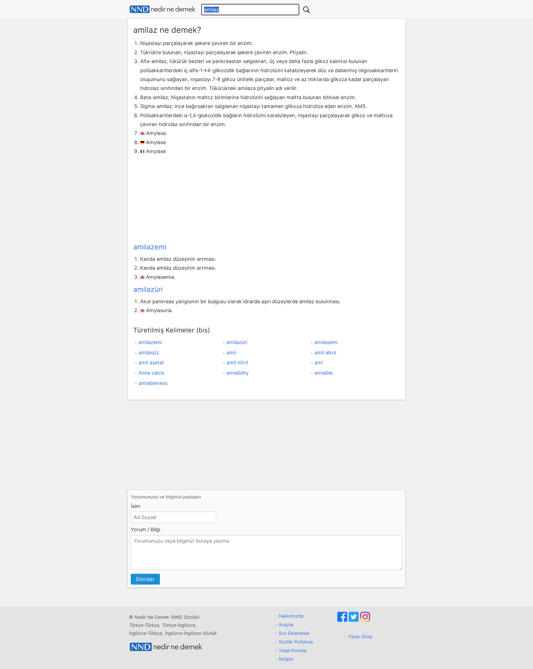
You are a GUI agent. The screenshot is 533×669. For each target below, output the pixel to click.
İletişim (286, 659)
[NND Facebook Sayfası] (343, 620)
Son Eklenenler (294, 633)
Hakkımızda (291, 616)
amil (231, 352)
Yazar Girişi (360, 636)
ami (319, 362)
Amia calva (151, 373)
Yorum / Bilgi (145, 529)
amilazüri (148, 289)
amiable (324, 373)
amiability (238, 373)
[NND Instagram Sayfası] (365, 620)
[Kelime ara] (306, 9)
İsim (135, 506)
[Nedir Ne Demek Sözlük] (162, 9)
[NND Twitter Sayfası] (354, 620)
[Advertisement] (266, 198)
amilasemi (326, 342)
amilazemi (149, 247)
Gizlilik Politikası (296, 642)
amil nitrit (237, 362)
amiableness (153, 383)
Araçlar (286, 624)
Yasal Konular (293, 650)
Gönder (145, 579)
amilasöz (149, 352)
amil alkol (325, 352)
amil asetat (151, 362)
